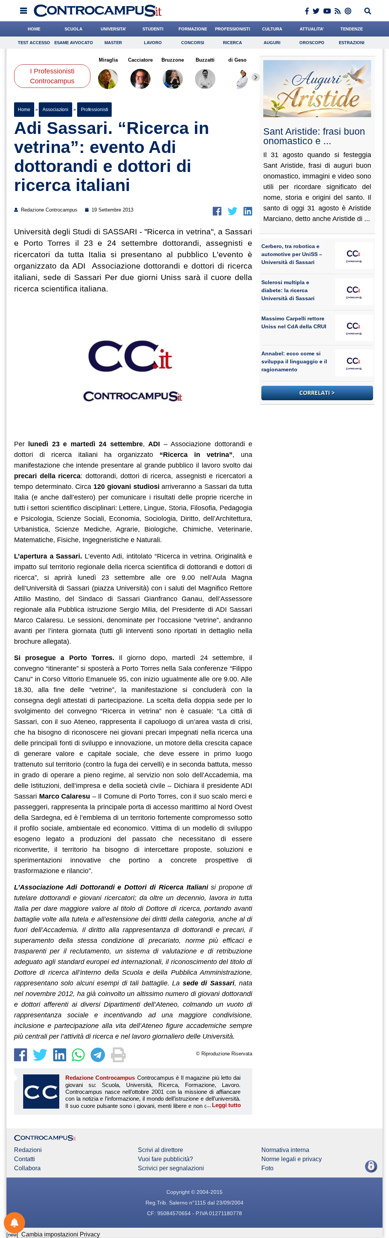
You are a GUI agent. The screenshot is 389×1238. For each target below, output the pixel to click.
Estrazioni (351, 42)
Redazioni (28, 1150)
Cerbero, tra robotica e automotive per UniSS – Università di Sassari (291, 254)
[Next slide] (255, 77)
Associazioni (55, 109)
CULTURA (272, 29)
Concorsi (192, 42)
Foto (267, 1168)
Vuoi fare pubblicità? (165, 1159)
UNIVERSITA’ (113, 29)
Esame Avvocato (73, 42)
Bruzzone (173, 60)
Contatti (24, 1159)
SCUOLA (73, 29)
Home (24, 109)
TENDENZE (351, 29)
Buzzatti (205, 60)
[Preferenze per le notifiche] (14, 1222)
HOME (34, 29)
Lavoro (153, 42)
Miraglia (108, 60)
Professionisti (94, 109)
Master (113, 42)
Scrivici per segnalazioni (171, 1168)
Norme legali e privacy (291, 1159)
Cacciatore (140, 60)
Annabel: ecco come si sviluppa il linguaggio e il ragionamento (294, 361)
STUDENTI (152, 29)
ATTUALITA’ (312, 29)
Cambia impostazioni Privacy (60, 1234)
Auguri (272, 42)
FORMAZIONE (193, 29)
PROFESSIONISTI (232, 29)
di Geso (238, 60)
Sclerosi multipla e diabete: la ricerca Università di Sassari (288, 290)
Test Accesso (34, 42)
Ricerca (232, 42)
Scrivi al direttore (160, 1150)
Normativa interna (285, 1150)
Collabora (27, 1168)
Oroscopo (311, 42)
